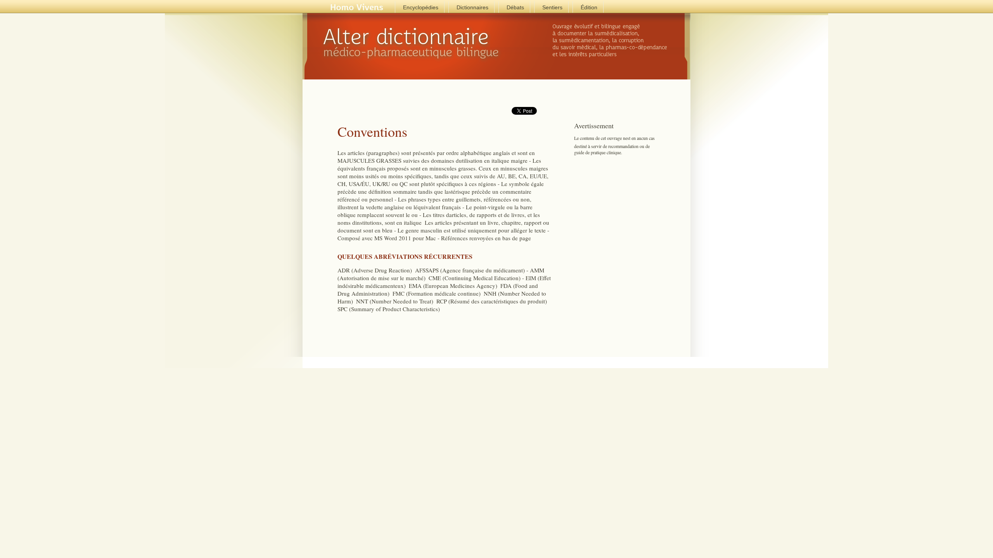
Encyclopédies (420, 7)
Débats (515, 7)
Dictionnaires (472, 7)
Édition (589, 7)
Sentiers (552, 7)
